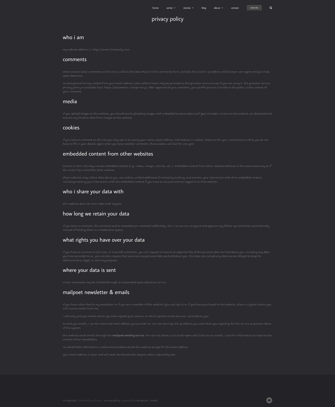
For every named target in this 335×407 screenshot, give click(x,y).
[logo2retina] (81, 3)
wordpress (142, 400)
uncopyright (70, 400)
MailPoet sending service (128, 335)
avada (153, 400)
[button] (271, 7)
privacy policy (112, 400)
